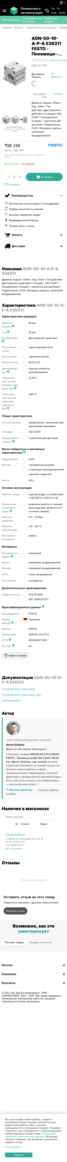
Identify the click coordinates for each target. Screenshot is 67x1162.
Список (24, 823)
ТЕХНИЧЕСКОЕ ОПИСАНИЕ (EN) (21, 695)
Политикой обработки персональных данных (30, 1135)
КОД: (34, 65)
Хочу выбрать (13, 1146)
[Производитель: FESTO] (55, 145)
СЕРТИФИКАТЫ (11, 700)
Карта (43, 823)
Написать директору (20, 789)
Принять (19, 1154)
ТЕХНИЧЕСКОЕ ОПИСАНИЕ (18, 689)
